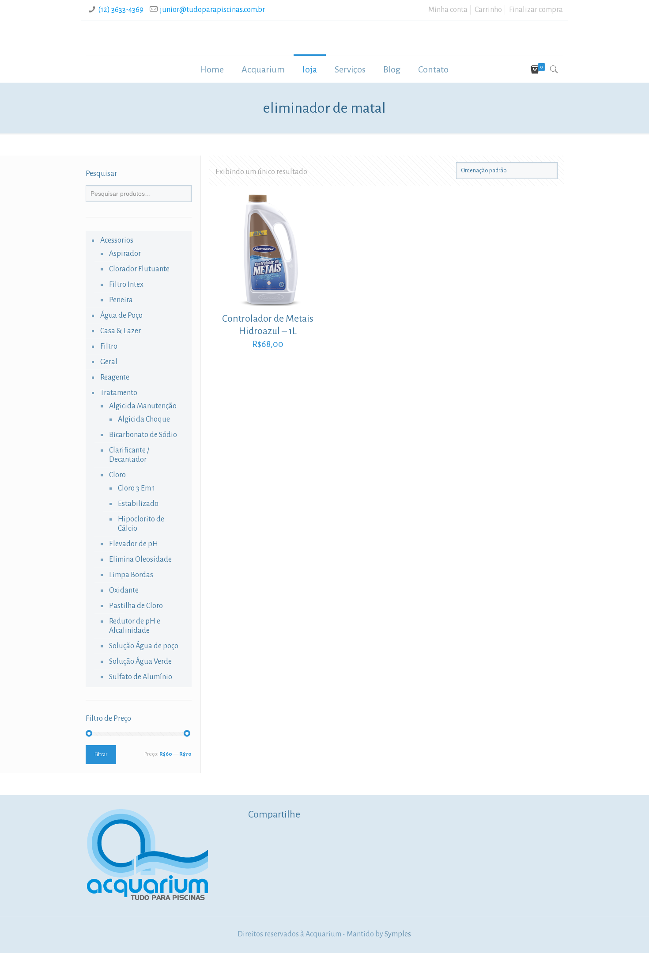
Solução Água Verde (140, 662)
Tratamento (118, 393)
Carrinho (488, 10)
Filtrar (100, 754)
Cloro (117, 475)
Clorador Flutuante (139, 269)
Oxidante (124, 590)
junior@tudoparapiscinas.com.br (212, 10)
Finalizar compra (536, 10)
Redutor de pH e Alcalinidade (134, 626)
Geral (108, 362)
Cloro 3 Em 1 (136, 488)
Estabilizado (138, 504)
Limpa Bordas (131, 575)
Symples (398, 934)
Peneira (121, 300)
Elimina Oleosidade (140, 559)
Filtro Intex (126, 285)
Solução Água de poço (143, 646)
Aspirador (125, 254)
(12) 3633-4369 (120, 10)
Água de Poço (121, 315)
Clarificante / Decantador (129, 455)
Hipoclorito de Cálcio (141, 523)
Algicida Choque (144, 419)
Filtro (108, 346)
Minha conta (448, 10)
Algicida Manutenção (143, 406)
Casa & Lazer (120, 331)
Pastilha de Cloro (136, 606)
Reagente (114, 377)
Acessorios (116, 240)
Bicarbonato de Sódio (143, 435)
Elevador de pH (133, 544)
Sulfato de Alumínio (140, 677)
